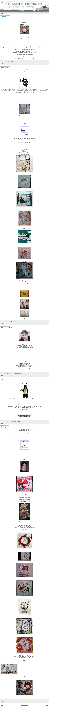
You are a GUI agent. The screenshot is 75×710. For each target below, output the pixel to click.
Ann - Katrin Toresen (24, 342)
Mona (24, 459)
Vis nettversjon (24, 707)
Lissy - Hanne (24, 136)
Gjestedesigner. (5, 16)
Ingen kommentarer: (18, 61)
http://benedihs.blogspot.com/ (28, 51)
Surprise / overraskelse (7, 379)
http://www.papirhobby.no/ (26, 361)
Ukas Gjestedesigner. (6, 327)
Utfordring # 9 (4, 67)
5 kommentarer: (17, 321)
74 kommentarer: (18, 421)
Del (1, 63)
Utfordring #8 (4, 427)
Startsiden (24, 705)
